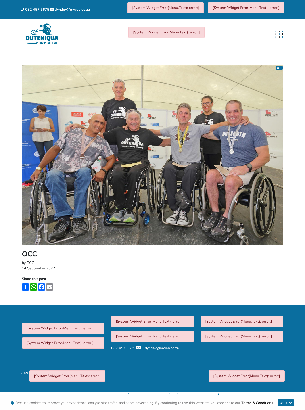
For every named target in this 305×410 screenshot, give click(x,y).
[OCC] (152, 154)
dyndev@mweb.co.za (72, 9)
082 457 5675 (37, 9)
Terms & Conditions (257, 402)
